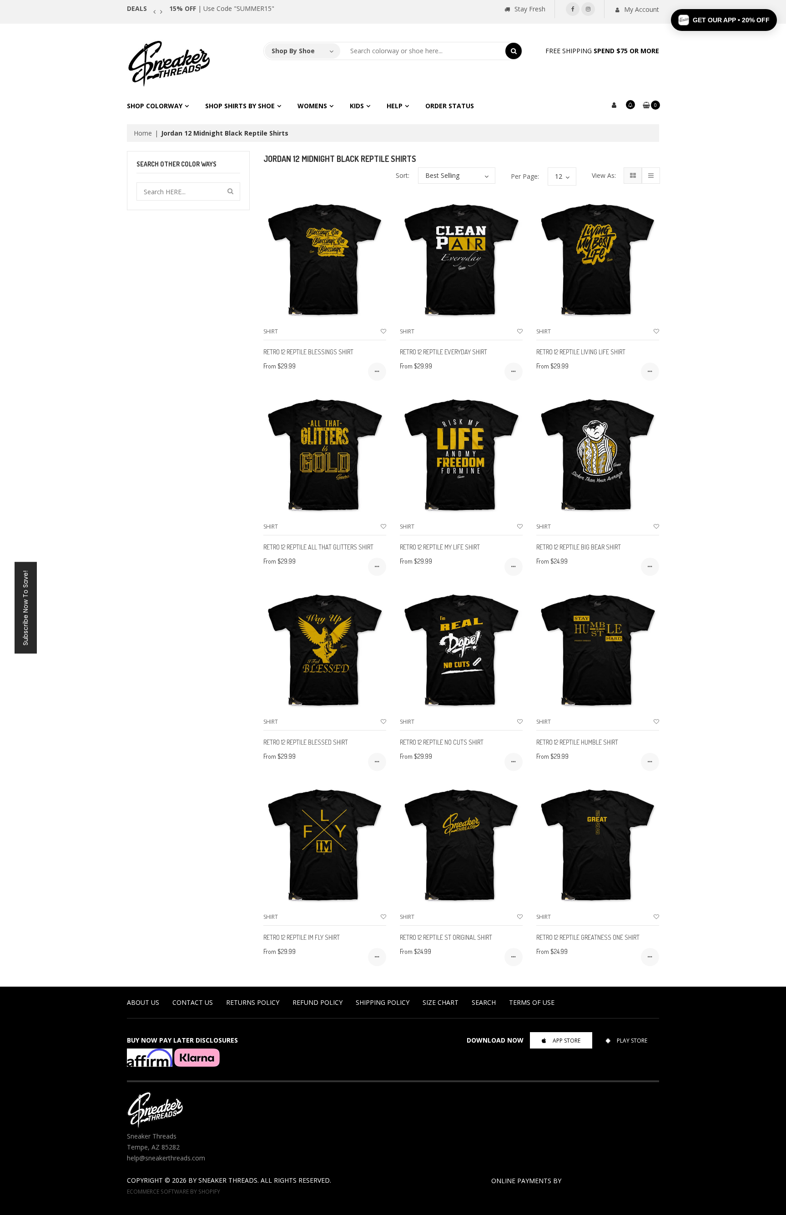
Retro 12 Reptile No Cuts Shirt (442, 742)
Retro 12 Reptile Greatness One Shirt (588, 937)
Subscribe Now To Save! (25, 607)
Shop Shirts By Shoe (240, 105)
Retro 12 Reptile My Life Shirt (440, 547)
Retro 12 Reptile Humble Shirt (577, 742)
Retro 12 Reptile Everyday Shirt (443, 352)
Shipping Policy (382, 1002)
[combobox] (423, 51)
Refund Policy (317, 1002)
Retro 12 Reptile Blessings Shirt (308, 352)
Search (484, 1002)
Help (395, 105)
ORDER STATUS (449, 105)
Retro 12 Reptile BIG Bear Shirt (578, 547)
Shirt (270, 331)
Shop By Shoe (293, 50)
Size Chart (440, 1002)
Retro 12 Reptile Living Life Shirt (580, 352)
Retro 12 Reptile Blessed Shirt (305, 742)
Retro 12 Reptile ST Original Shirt (446, 937)
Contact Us (192, 1002)
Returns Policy (252, 1002)
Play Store (632, 1040)
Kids (357, 105)
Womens (312, 105)
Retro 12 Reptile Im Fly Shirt (301, 937)
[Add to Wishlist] (383, 331)
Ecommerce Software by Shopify (173, 1191)
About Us (143, 1002)
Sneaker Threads (227, 1180)
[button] (724, 20)
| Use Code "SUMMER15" (221, 8)
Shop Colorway (154, 105)
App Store (566, 1040)
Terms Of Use (531, 1002)
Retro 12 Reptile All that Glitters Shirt (318, 547)
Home (143, 133)
